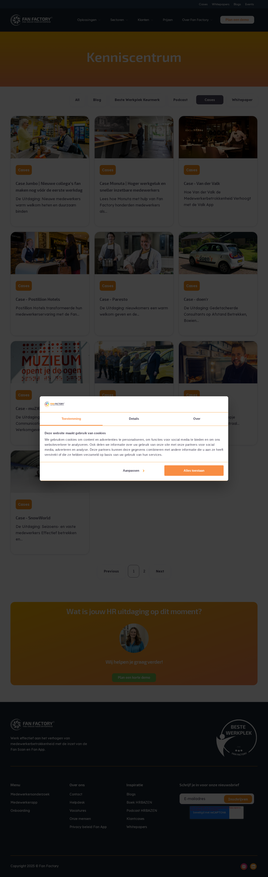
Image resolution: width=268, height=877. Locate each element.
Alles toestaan (194, 470)
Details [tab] (134, 418)
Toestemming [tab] (71, 418)
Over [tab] (196, 418)
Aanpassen (131, 470)
